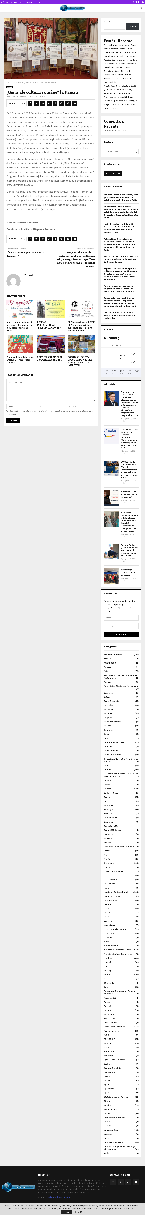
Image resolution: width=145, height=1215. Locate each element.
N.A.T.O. (107, 966)
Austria (107, 682)
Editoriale (109, 384)
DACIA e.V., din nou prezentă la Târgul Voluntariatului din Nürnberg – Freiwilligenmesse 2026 (129, 470)
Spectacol (109, 1089)
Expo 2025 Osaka (112, 830)
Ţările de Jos (110, 1109)
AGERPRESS (110, 663)
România (108, 1043)
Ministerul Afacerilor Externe (118, 950)
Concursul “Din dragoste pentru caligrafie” (129, 494)
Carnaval (108, 730)
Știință (107, 1101)
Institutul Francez (112, 896)
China (107, 738)
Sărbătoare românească (116, 1060)
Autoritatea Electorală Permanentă (121, 686)
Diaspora (108, 784)
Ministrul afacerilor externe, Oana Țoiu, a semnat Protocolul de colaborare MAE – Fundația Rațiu (120, 48)
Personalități (110, 998)
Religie (107, 1035)
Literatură (109, 933)
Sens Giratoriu (111, 1072)
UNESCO (108, 1134)
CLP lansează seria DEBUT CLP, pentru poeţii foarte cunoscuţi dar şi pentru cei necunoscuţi (81, 326)
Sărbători (108, 1064)
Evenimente (110, 822)
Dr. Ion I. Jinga (111, 793)
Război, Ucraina (111, 1031)
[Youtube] (136, 1182)
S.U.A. (106, 1047)
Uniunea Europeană (113, 1142)
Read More (80, 1212)
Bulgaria (108, 717)
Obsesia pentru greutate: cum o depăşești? (25, 254)
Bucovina (108, 709)
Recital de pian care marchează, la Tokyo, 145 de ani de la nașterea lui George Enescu (121, 104)
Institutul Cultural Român (116, 892)
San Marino (109, 1051)
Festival (107, 851)
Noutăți (107, 974)
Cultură (9, 87)
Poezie (107, 1002)
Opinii (107, 987)
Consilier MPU (111, 750)
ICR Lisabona (110, 879)
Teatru (107, 1113)
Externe (108, 838)
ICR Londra (109, 884)
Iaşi (105, 875)
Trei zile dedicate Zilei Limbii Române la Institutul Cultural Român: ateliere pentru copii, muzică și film (129, 438)
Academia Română (113, 654)
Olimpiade (109, 983)
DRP (106, 801)
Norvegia (108, 970)
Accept (67, 1212)
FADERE (107, 842)
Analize (107, 667)
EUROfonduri (110, 817)
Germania (109, 863)
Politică (107, 1006)
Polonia (107, 1010)
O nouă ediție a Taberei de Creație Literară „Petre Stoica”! (20, 360)
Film (106, 855)
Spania (107, 1084)
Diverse (107, 789)
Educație (108, 809)
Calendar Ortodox (112, 722)
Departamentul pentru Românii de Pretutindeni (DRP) (121, 775)
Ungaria (108, 1138)
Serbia (107, 1076)
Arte (106, 671)
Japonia (108, 921)
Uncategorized (111, 1130)
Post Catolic (110, 1018)
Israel (106, 908)
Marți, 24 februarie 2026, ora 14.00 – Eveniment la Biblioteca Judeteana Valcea (19, 326)
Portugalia (109, 1014)
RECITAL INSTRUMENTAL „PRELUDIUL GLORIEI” (49, 325)
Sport (106, 1093)
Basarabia (108, 693)
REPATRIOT (109, 1039)
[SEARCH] (136, 151)
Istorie (107, 913)
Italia (106, 917)
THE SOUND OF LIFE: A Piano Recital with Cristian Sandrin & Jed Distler (119, 315)
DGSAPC (108, 780)
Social (107, 1080)
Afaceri (107, 659)
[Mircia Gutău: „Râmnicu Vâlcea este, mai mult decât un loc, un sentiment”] (111, 551)
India (106, 888)
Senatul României (112, 1068)
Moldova (108, 958)
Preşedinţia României (114, 1027)
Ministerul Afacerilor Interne (118, 954)
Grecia (107, 867)
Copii (106, 765)
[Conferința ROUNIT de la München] (111, 576)
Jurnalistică (109, 925)
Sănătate (108, 1055)
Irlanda (107, 904)
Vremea (108, 329)
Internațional (110, 900)
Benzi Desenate (111, 701)
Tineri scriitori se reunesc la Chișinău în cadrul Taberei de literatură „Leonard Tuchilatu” (119, 289)
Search (107, 22)
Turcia (107, 1121)
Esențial (108, 813)
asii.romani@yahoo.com (59, 1197)
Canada (107, 726)
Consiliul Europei (112, 755)
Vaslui (107, 1153)
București (108, 713)
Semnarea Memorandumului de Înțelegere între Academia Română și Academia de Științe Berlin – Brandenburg (129, 521)
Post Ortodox (110, 1022)
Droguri (107, 797)
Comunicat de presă (114, 742)
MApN (107, 941)
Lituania (108, 937)
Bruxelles (108, 705)
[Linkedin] (128, 1182)
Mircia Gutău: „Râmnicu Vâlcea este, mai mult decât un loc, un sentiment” (129, 550)
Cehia (106, 734)
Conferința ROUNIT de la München (128, 572)
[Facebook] (113, 1182)
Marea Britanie (111, 945)
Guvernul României (113, 871)
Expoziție (108, 834)
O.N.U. (106, 979)
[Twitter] (121, 1182)
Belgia (107, 697)
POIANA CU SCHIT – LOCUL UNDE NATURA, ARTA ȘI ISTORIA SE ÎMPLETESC (80, 361)
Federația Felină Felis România (119, 846)
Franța (107, 859)
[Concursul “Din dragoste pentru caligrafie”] (111, 498)
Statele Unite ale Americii (116, 1097)
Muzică (107, 962)
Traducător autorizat (114, 1117)
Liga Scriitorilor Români (116, 929)
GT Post (12, 97)
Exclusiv (108, 826)
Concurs (108, 746)
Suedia (107, 1105)
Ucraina (107, 1126)
